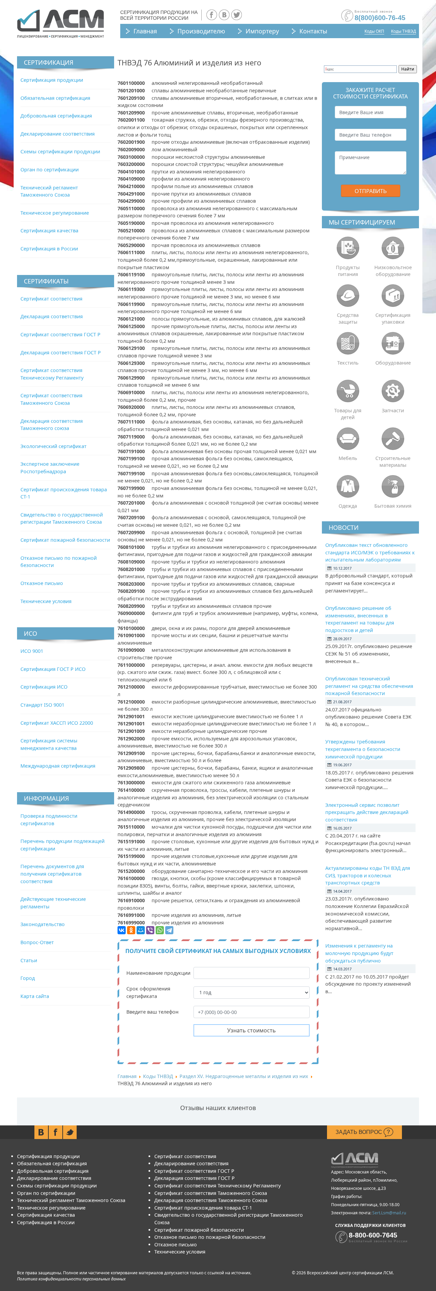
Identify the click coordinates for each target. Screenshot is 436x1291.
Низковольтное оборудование (393, 270)
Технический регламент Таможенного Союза (71, 1200)
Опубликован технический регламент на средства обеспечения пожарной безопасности (369, 685)
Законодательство (42, 924)
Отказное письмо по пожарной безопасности (209, 1237)
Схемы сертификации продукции (60, 151)
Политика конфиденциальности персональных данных (71, 1279)
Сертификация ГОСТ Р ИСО (52, 669)
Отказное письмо (41, 583)
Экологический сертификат (53, 446)
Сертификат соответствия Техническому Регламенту (217, 1185)
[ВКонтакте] (122, 930)
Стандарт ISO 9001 (42, 705)
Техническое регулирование (54, 213)
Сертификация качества (49, 230)
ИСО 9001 (31, 651)
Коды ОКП (374, 31)
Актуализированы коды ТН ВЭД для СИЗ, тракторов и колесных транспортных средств (367, 875)
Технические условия (46, 601)
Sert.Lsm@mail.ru (389, 1213)
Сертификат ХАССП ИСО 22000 (56, 723)
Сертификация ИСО (43, 686)
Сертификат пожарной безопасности (65, 540)
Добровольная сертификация (56, 115)
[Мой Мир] (141, 930)
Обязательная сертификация (55, 98)
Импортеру (262, 31)
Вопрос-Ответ (37, 942)
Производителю (201, 31)
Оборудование (393, 362)
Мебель (348, 458)
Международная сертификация (57, 766)
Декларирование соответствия (57, 133)
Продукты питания (348, 270)
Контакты (313, 31)
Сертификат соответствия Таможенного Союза (210, 1193)
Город (27, 978)
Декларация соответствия (51, 316)
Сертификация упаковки (392, 318)
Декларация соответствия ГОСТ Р (60, 352)
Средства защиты (348, 318)
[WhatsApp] (160, 930)
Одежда (348, 506)
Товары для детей (347, 413)
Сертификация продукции (51, 80)
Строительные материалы (392, 461)
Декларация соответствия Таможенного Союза (210, 1200)
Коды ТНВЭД (403, 31)
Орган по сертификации (49, 169)
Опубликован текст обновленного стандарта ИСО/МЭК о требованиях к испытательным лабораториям (370, 552)
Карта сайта (34, 996)
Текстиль (348, 362)
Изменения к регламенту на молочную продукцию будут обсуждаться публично (359, 953)
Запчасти (393, 410)
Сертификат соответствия (51, 298)
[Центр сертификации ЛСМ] (60, 24)
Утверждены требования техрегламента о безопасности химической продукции (362, 748)
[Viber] (150, 930)
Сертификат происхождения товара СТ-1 (203, 1207)
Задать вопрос (360, 1132)
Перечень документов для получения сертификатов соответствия (52, 873)
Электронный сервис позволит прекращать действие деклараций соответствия (366, 812)
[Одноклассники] (131, 930)
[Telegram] (169, 930)
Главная (145, 31)
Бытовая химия (392, 506)
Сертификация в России (49, 248)
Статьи (28, 960)
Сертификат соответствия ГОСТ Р (60, 334)
